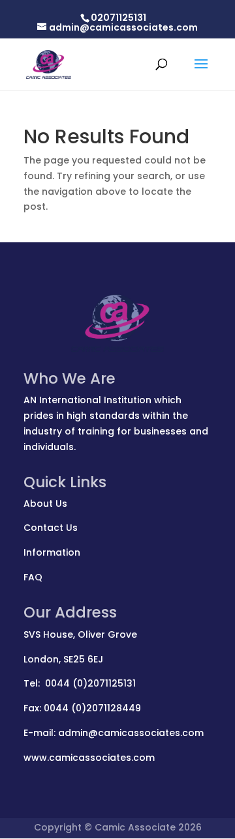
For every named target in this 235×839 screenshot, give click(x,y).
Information (52, 552)
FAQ (33, 577)
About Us (45, 503)
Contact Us (51, 527)
